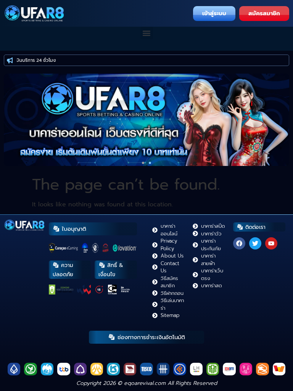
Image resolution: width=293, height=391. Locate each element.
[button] (146, 33)
